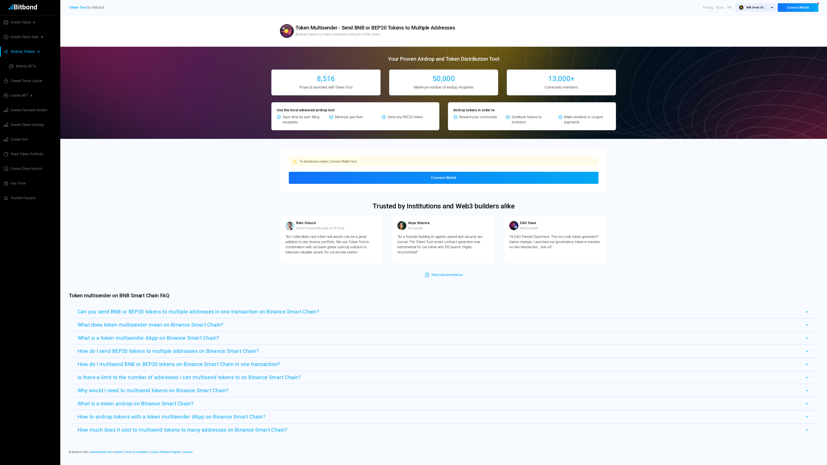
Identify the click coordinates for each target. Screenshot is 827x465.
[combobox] (755, 7)
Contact (188, 452)
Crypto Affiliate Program (166, 452)
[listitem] (30, 22)
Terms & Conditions (137, 452)
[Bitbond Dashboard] (30, 7)
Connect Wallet (443, 178)
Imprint (118, 452)
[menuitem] (755, 7)
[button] (443, 311)
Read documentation (447, 275)
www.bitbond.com (101, 452)
